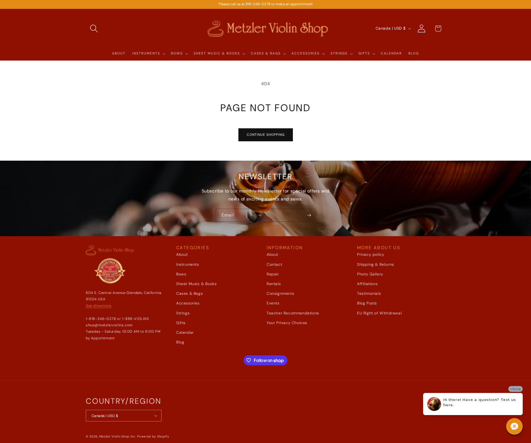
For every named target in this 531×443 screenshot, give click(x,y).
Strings (182, 313)
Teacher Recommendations (293, 313)
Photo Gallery (370, 274)
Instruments (187, 264)
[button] (94, 28)
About (182, 254)
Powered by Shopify (153, 436)
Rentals (274, 283)
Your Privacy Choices (287, 322)
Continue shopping (266, 134)
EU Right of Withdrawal (379, 313)
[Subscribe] (309, 215)
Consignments (280, 293)
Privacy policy (370, 254)
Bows (181, 274)
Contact (274, 264)
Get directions (98, 305)
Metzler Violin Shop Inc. (117, 436)
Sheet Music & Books (196, 283)
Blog (180, 342)
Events (273, 303)
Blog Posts (367, 303)
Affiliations (367, 283)
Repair (273, 274)
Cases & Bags (189, 293)
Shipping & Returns (375, 264)
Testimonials (369, 293)
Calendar (185, 332)
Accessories (188, 303)
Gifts (181, 322)
